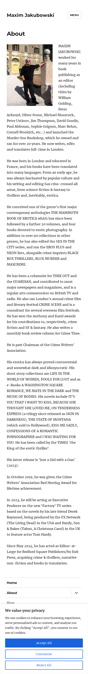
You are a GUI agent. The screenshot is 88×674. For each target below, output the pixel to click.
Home (12, 583)
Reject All (44, 665)
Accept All (44, 643)
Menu (74, 15)
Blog (10, 603)
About (12, 593)
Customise (44, 654)
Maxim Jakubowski (30, 15)
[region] (44, 639)
